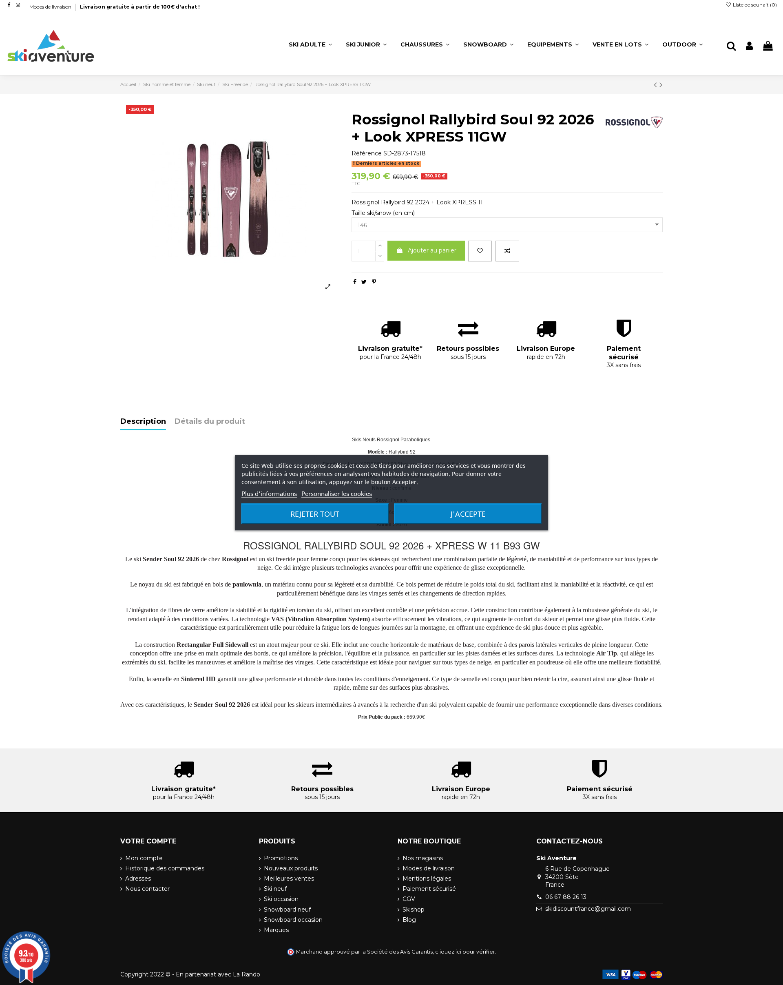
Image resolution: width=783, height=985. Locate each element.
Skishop (414, 909)
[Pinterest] (374, 282)
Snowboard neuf (287, 909)
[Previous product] (656, 85)
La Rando (246, 974)
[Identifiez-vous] (749, 46)
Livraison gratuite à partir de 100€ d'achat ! (140, 7)
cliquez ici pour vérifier (465, 952)
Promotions (281, 858)
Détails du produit (210, 422)
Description (143, 422)
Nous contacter (147, 888)
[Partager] (354, 282)
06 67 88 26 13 (565, 897)
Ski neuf (275, 888)
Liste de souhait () (754, 5)
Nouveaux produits (291, 868)
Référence (367, 153)
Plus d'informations (269, 493)
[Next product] (661, 85)
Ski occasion (281, 899)
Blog (409, 919)
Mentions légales (427, 878)
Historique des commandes (164, 868)
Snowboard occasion (293, 919)
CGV (409, 899)
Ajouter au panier (432, 250)
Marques (276, 930)
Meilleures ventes (289, 878)
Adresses (138, 878)
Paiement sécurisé (429, 888)
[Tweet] (364, 282)
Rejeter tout (314, 513)
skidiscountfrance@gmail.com (588, 908)
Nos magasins (423, 858)
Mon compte (144, 858)
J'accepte (468, 513)
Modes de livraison (51, 7)
